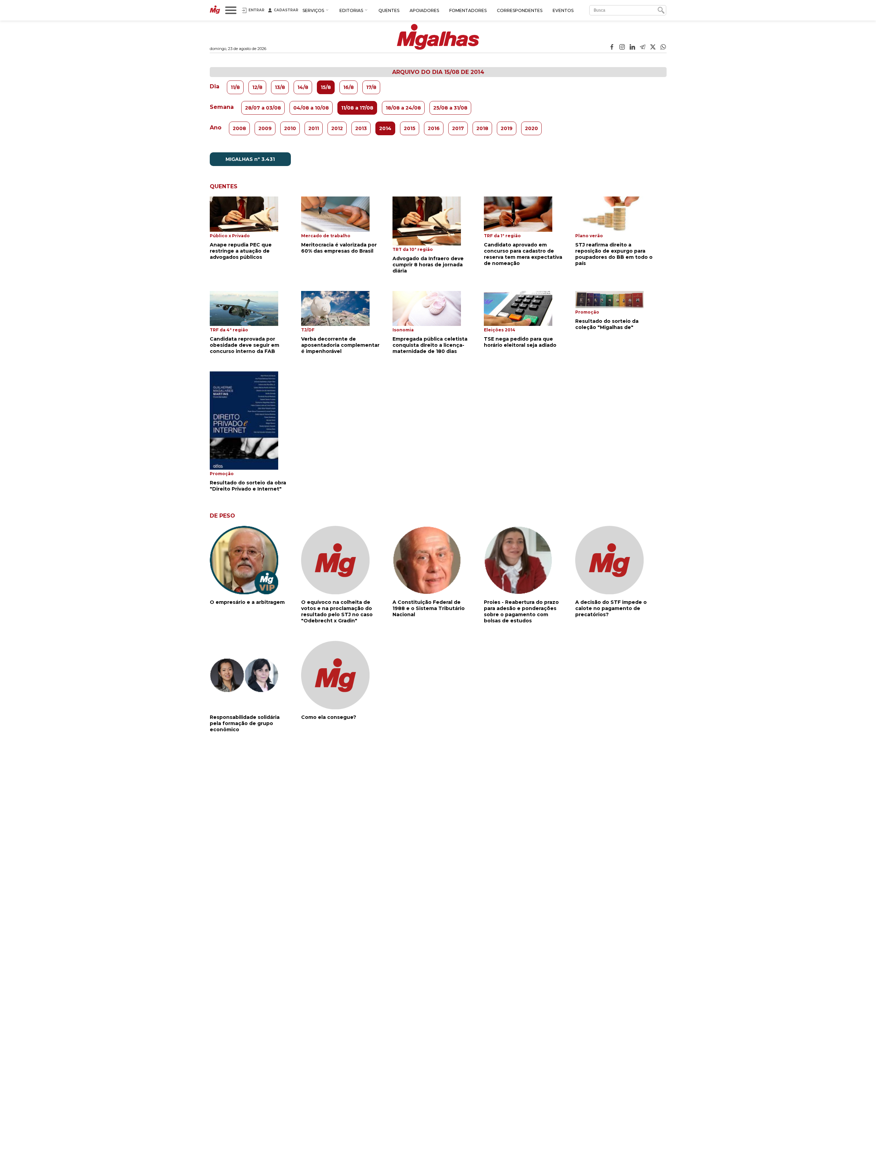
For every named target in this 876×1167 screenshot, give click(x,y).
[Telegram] (642, 47)
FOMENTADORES (468, 10)
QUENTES (388, 10)
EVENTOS (563, 10)
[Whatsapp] (663, 47)
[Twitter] (653, 47)
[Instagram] (622, 47)
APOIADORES (424, 10)
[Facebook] (612, 47)
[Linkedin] (632, 47)
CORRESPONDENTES (519, 10)
